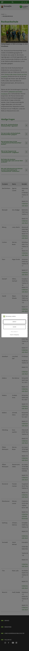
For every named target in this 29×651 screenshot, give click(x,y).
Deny (14, 321)
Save (14, 327)
